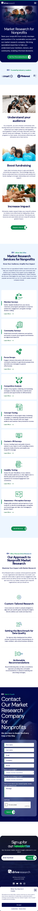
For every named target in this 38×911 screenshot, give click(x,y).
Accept (19, 905)
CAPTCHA (7, 800)
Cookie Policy (14, 908)
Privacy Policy (22, 908)
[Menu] (35, 2)
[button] (35, 890)
